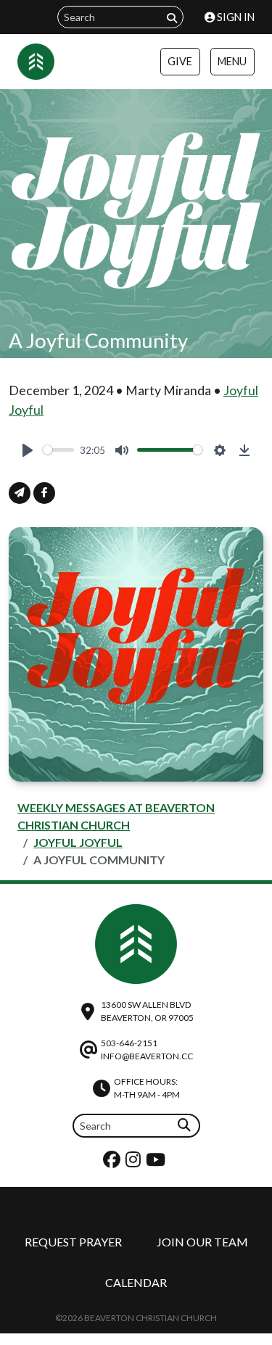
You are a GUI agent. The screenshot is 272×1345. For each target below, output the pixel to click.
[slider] (58, 450)
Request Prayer (73, 1242)
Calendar (136, 1282)
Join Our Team (202, 1242)
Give (180, 61)
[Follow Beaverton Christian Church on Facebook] (113, 1162)
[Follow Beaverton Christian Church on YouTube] (157, 1162)
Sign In (235, 17)
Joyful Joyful (78, 842)
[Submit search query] (172, 18)
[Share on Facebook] (44, 493)
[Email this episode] (19, 493)
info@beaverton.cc (147, 1056)
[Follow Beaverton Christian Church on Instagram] (134, 1162)
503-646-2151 (129, 1043)
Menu (232, 61)
